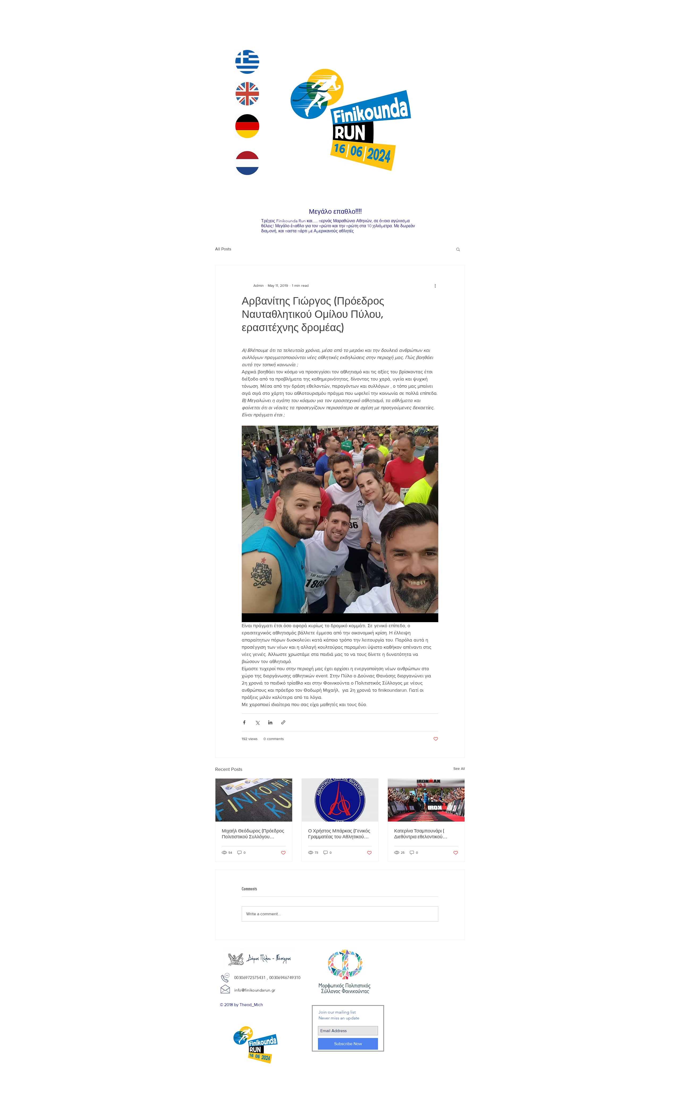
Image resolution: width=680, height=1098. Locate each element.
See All (459, 768)
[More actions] (435, 285)
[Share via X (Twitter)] (257, 722)
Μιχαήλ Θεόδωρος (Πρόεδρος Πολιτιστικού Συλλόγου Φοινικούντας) (253, 834)
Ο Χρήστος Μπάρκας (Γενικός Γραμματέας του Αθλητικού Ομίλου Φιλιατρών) (339, 834)
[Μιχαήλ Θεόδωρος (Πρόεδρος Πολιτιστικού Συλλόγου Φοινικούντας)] (253, 800)
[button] (458, 249)
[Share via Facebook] (244, 722)
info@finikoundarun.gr (254, 990)
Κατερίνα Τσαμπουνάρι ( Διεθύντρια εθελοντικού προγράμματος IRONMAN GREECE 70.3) (423, 834)
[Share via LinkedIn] (270, 722)
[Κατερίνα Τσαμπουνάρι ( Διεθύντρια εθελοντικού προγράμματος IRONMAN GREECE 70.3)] (426, 800)
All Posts (223, 249)
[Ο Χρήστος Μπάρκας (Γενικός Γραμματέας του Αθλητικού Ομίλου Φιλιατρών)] (340, 800)
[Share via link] (283, 722)
